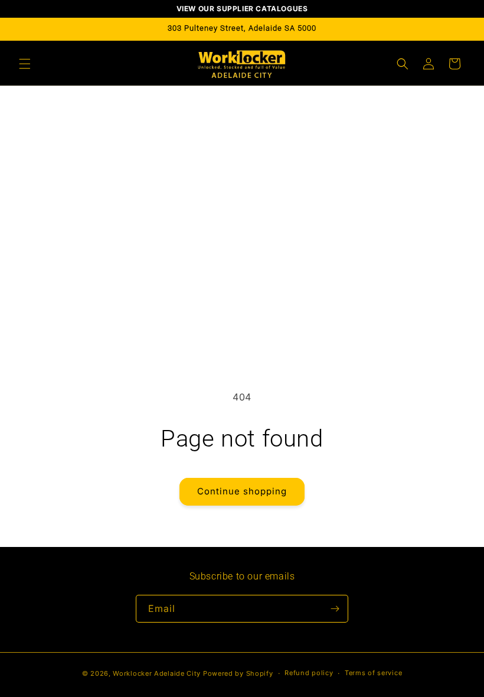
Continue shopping (242, 491)
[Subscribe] (335, 609)
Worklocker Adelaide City (157, 673)
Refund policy (308, 673)
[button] (25, 64)
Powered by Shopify (238, 673)
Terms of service (373, 673)
